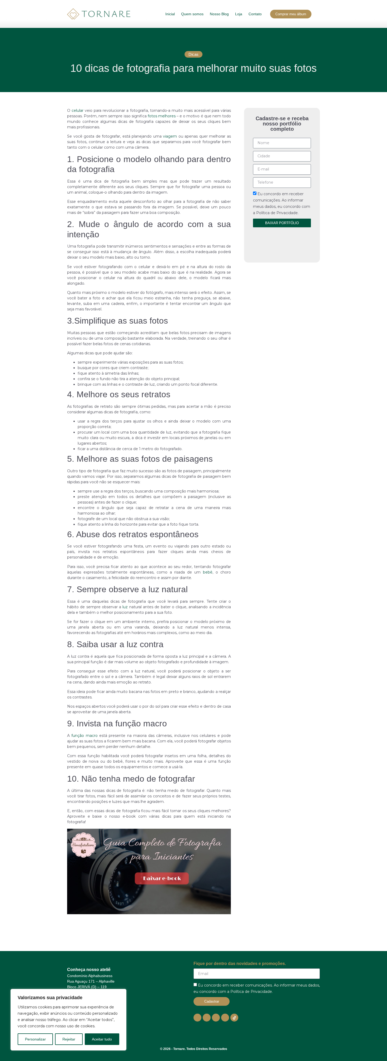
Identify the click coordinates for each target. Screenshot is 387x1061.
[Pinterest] (225, 1018)
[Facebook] (216, 1018)
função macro (84, 735)
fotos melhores (162, 116)
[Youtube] (197, 1018)
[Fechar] (121, 993)
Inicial (170, 14)
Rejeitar (68, 1039)
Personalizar (35, 1039)
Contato (255, 14)
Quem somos (192, 14)
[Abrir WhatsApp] (374, 1048)
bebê (207, 572)
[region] (68, 1019)
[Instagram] (207, 1018)
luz (125, 607)
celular (77, 110)
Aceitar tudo (102, 1039)
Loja (238, 14)
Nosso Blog (219, 14)
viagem (170, 136)
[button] (193, 54)
